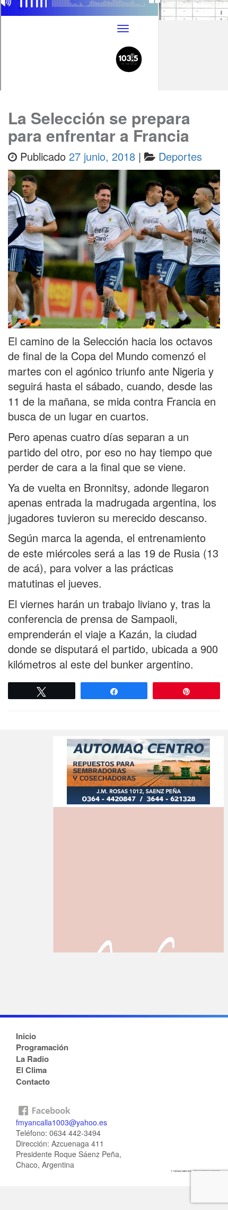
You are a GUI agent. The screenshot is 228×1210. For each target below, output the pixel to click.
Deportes (180, 156)
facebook (114, 1108)
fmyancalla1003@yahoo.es (61, 1122)
